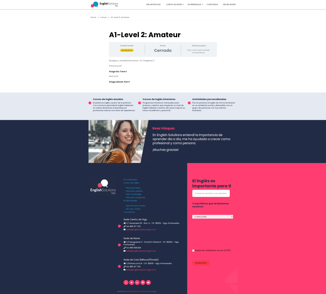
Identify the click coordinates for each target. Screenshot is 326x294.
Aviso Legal (152, 291)
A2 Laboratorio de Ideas (137, 291)
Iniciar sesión (229, 4)
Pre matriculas (153, 4)
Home (93, 17)
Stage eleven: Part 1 (119, 81)
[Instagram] (143, 282)
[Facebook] (126, 282)
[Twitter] (131, 282)
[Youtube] (148, 282)
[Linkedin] (137, 282)
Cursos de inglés (174, 4)
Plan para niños (133, 188)
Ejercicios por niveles (135, 205)
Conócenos (212, 4)
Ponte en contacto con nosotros (211, 193)
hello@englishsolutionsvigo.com (141, 229)
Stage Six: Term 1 (118, 71)
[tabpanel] (163, 60)
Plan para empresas (135, 197)
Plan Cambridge (133, 194)
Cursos (103, 17)
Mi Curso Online (133, 209)
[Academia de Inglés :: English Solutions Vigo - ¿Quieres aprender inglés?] (104, 4)
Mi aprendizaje (194, 4)
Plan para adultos (134, 191)
